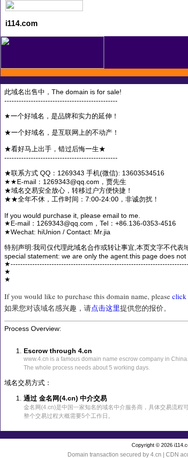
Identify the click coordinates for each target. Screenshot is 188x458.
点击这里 (105, 308)
